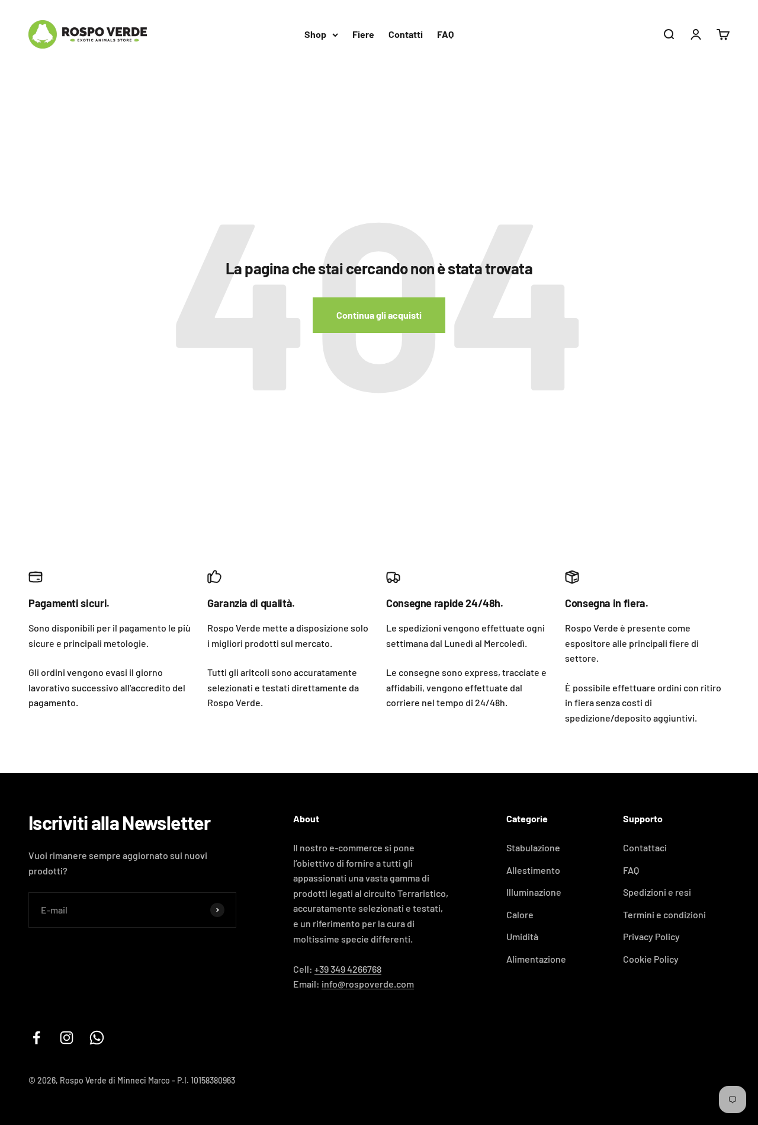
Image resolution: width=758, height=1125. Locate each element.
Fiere (363, 34)
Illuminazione (533, 892)
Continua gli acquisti (379, 314)
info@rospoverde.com (368, 983)
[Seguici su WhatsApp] (97, 1038)
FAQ (445, 34)
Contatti (405, 34)
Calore (520, 914)
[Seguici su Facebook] (36, 1038)
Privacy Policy (651, 936)
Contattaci (645, 847)
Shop (315, 34)
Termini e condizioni (664, 914)
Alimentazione (536, 958)
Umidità (522, 936)
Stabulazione (533, 847)
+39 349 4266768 (347, 969)
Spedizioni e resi (657, 892)
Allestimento (533, 870)
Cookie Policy (651, 958)
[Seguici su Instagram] (67, 1038)
